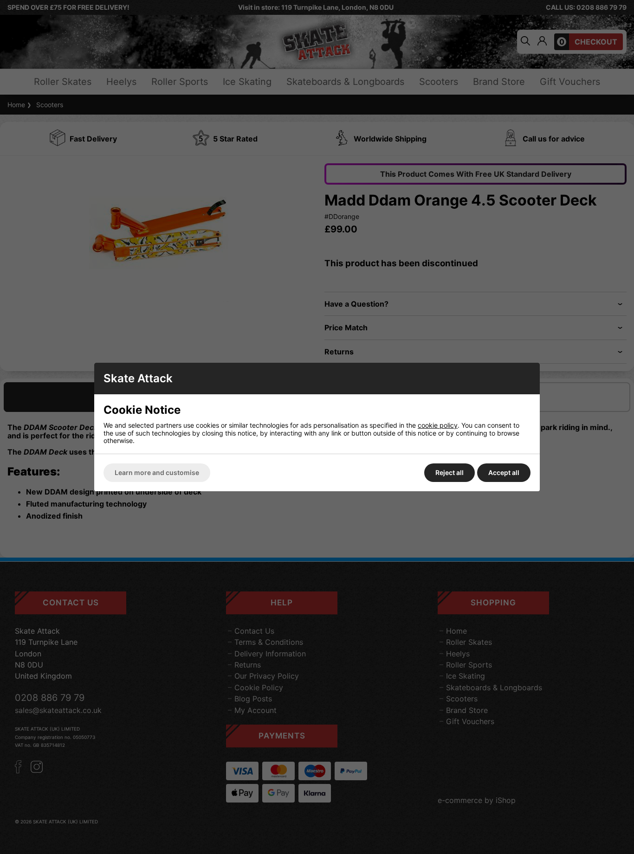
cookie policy (438, 425)
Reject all (449, 472)
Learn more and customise (157, 472)
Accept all (503, 472)
